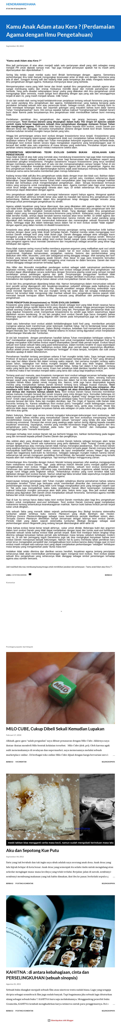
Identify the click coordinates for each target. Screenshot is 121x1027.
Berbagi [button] (108, 575)
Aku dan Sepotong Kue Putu (32, 850)
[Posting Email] (30, 575)
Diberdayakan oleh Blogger (61, 1020)
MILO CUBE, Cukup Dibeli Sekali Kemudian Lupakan (55, 728)
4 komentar (20, 762)
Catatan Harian (19, 575)
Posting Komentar (24, 883)
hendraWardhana (21, 4)
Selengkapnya (108, 762)
